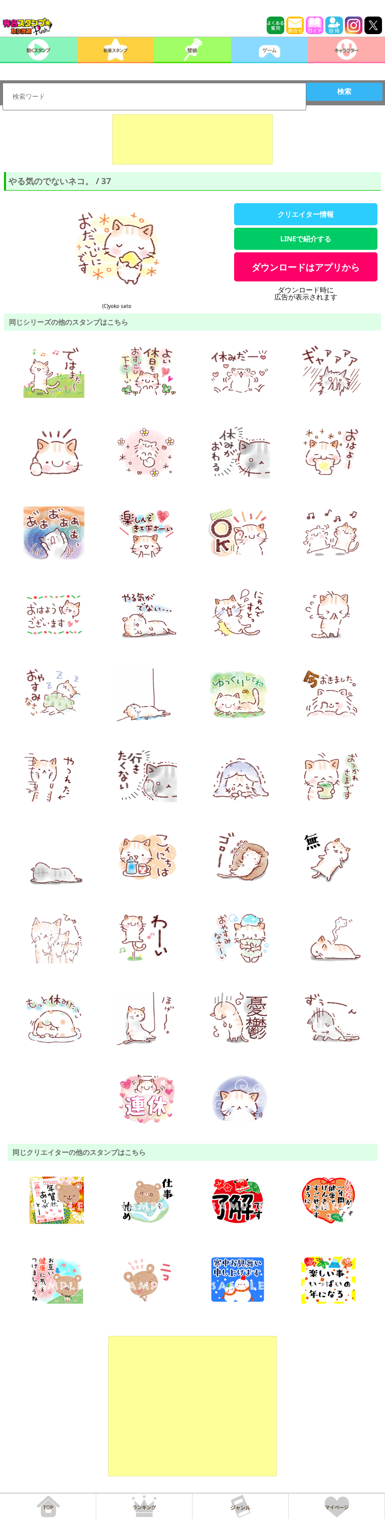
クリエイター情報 (306, 214)
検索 (344, 91)
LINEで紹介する (305, 238)
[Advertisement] (192, 139)
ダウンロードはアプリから (306, 267)
